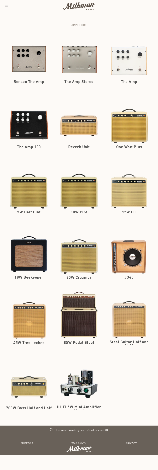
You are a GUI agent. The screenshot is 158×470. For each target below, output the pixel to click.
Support (27, 443)
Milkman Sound (79, 6)
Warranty (78, 443)
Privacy (131, 443)
